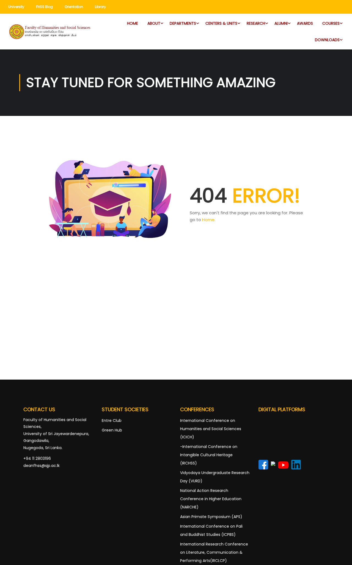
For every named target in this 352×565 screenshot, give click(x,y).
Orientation (74, 6)
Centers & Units (221, 23)
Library (100, 6)
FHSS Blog (44, 6)
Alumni (281, 23)
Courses (331, 23)
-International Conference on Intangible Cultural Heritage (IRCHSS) (208, 455)
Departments (183, 23)
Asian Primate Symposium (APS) (211, 516)
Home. (208, 219)
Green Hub (112, 430)
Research (256, 23)
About (153, 23)
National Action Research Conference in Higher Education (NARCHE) (210, 499)
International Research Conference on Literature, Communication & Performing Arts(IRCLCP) (214, 552)
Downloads (327, 40)
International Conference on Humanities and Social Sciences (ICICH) (210, 429)
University (16, 6)
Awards (305, 23)
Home (132, 23)
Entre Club (112, 420)
